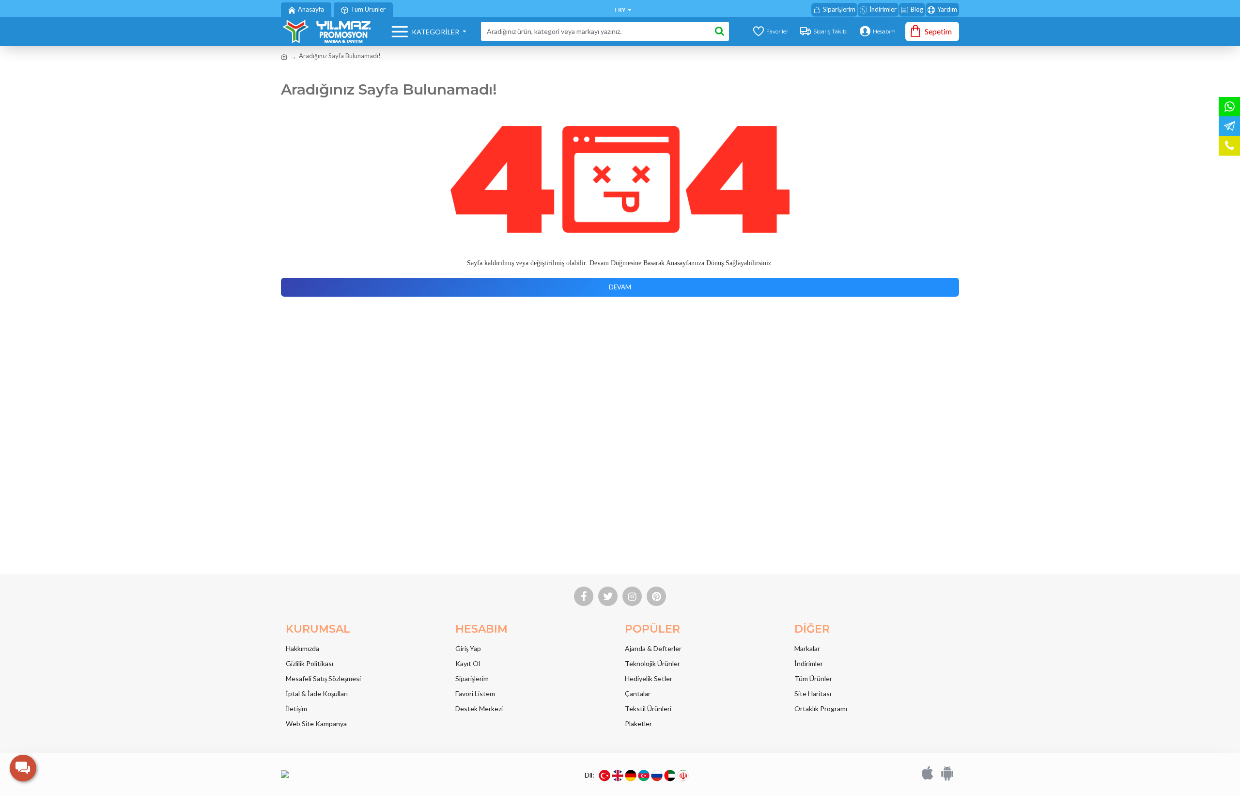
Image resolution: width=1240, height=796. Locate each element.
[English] (617, 775)
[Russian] (657, 775)
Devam (620, 287)
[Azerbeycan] (644, 775)
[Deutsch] (630, 775)
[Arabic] (670, 775)
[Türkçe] (604, 775)
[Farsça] (683, 775)
